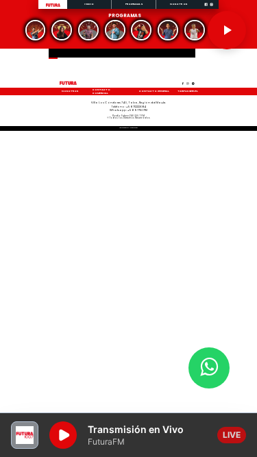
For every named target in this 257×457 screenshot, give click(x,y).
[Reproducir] (227, 30)
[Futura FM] (35, 30)
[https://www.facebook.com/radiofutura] (206, 9)
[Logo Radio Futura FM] (53, 7)
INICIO (89, 3)
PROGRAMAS (134, 3)
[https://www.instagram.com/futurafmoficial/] (211, 9)
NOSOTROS (178, 3)
